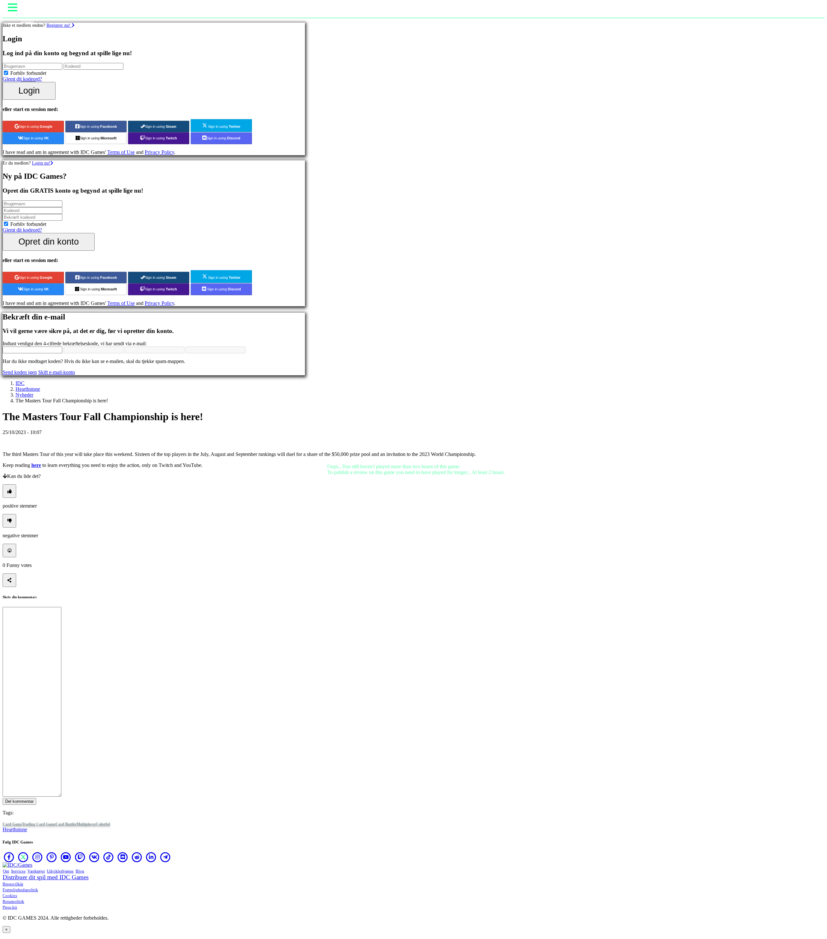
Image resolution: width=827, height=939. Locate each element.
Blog (80, 871)
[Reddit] (137, 857)
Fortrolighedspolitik (20, 889)
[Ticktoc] (108, 857)
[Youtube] (65, 857)
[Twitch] (80, 857)
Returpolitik (13, 901)
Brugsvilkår (13, 884)
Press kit (10, 907)
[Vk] (94, 857)
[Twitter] (23, 857)
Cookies (10, 895)
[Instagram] (37, 857)
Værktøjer (36, 871)
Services (18, 871)
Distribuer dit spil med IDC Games (46, 877)
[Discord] (122, 857)
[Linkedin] (151, 857)
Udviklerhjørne (60, 871)
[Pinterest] (51, 857)
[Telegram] (165, 857)
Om (6, 871)
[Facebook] (9, 857)
